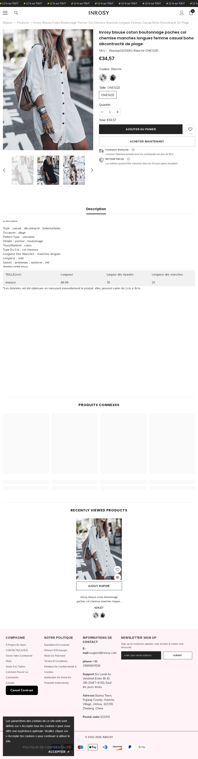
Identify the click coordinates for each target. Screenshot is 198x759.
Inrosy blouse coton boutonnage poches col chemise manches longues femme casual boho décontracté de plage (99, 600)
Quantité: (105, 104)
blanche (96, 615)
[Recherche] (16, 12)
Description (96, 209)
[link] (190, 129)
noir (102, 615)
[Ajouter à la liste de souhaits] (117, 569)
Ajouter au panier (141, 129)
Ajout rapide (99, 585)
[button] (4, 170)
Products (23, 22)
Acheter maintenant (147, 141)
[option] (48, 89)
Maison (8, 22)
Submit (177, 655)
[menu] (5, 12)
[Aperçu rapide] (117, 577)
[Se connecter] (182, 13)
